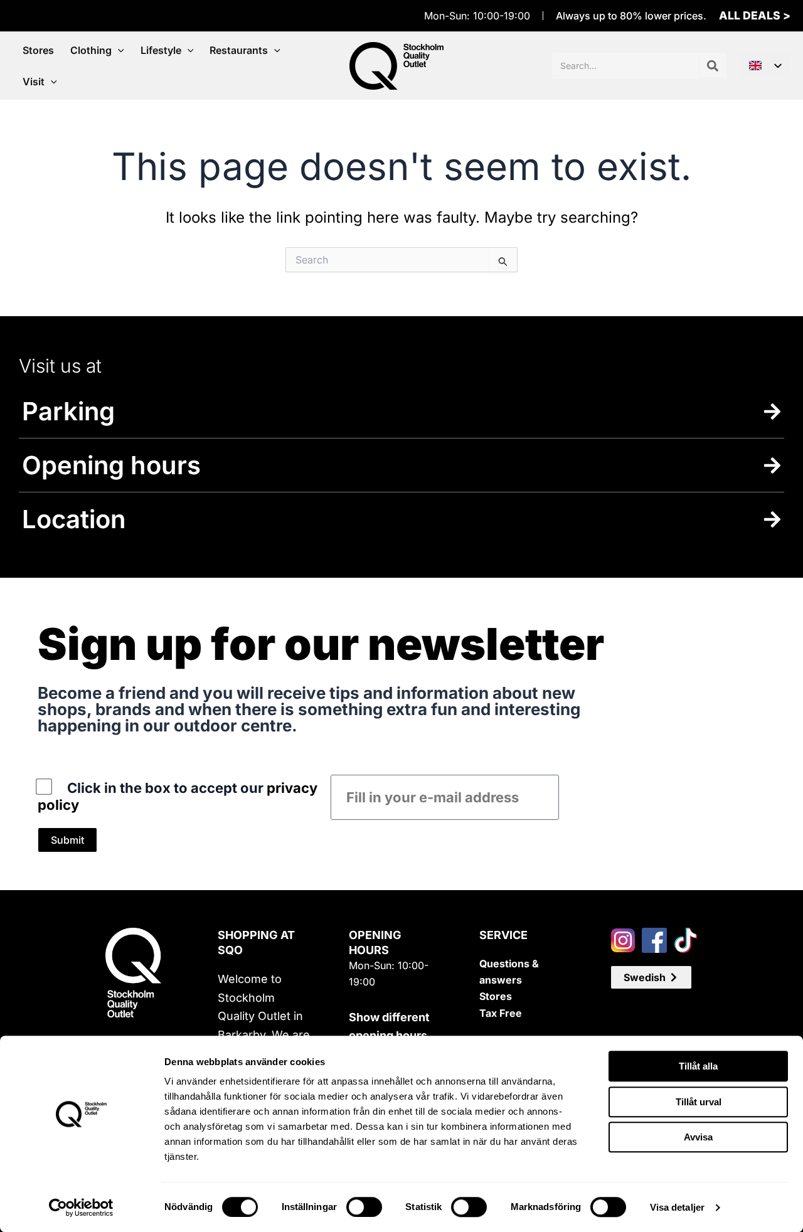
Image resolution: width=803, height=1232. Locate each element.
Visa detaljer (677, 1207)
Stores (495, 996)
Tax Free (500, 1013)
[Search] (712, 66)
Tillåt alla (698, 1066)
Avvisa (698, 1137)
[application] (118, 50)
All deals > (754, 15)
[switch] (364, 1207)
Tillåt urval (698, 1102)
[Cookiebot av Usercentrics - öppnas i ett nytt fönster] (81, 1207)
